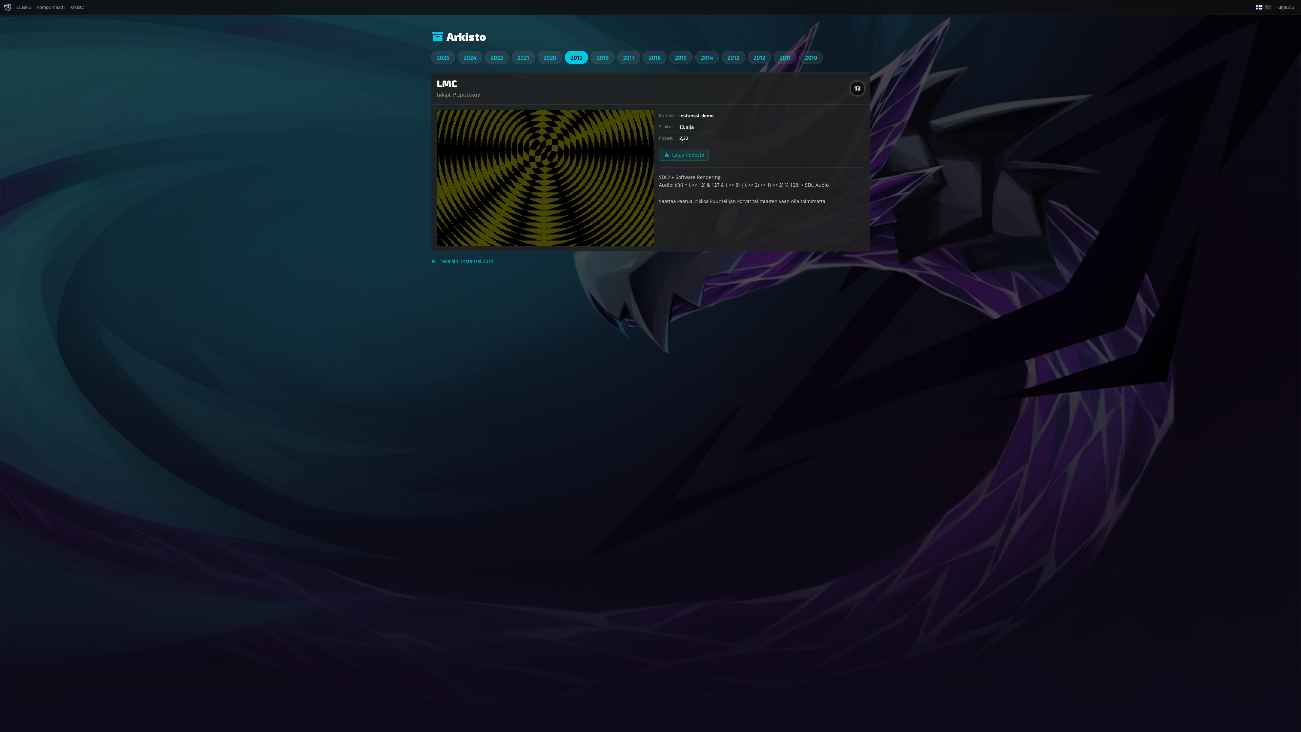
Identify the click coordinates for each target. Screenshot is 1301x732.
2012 (759, 57)
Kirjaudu (1285, 7)
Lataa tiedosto (688, 154)
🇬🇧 (1267, 7)
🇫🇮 (1259, 7)
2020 (549, 57)
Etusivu (23, 7)
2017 (629, 57)
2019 (576, 57)
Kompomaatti (51, 7)
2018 (603, 57)
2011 (785, 57)
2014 (707, 57)
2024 (469, 57)
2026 (443, 57)
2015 (681, 57)
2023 (497, 57)
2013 (733, 57)
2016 (655, 57)
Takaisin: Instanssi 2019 (467, 261)
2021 (523, 57)
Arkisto (77, 7)
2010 (811, 57)
